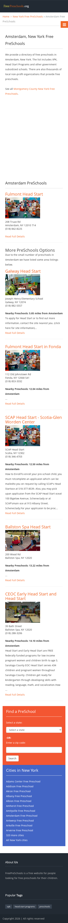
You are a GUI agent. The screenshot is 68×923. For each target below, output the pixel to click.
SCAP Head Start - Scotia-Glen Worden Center (33, 419)
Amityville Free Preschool (20, 810)
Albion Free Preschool (18, 801)
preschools (44, 906)
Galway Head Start (23, 271)
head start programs (25, 906)
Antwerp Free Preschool (20, 820)
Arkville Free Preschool (19, 825)
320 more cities (15, 835)
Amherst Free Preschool (20, 806)
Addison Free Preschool (19, 786)
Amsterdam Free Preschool (21, 815)
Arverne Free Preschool (19, 830)
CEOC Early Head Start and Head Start (30, 596)
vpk (8, 906)
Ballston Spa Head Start (28, 527)
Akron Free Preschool (18, 791)
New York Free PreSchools (28, 16)
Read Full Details (15, 236)
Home (6, 16)
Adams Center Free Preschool (23, 781)
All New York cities (17, 840)
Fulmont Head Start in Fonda (33, 346)
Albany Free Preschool (19, 796)
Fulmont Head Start (24, 194)
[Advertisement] (34, 135)
